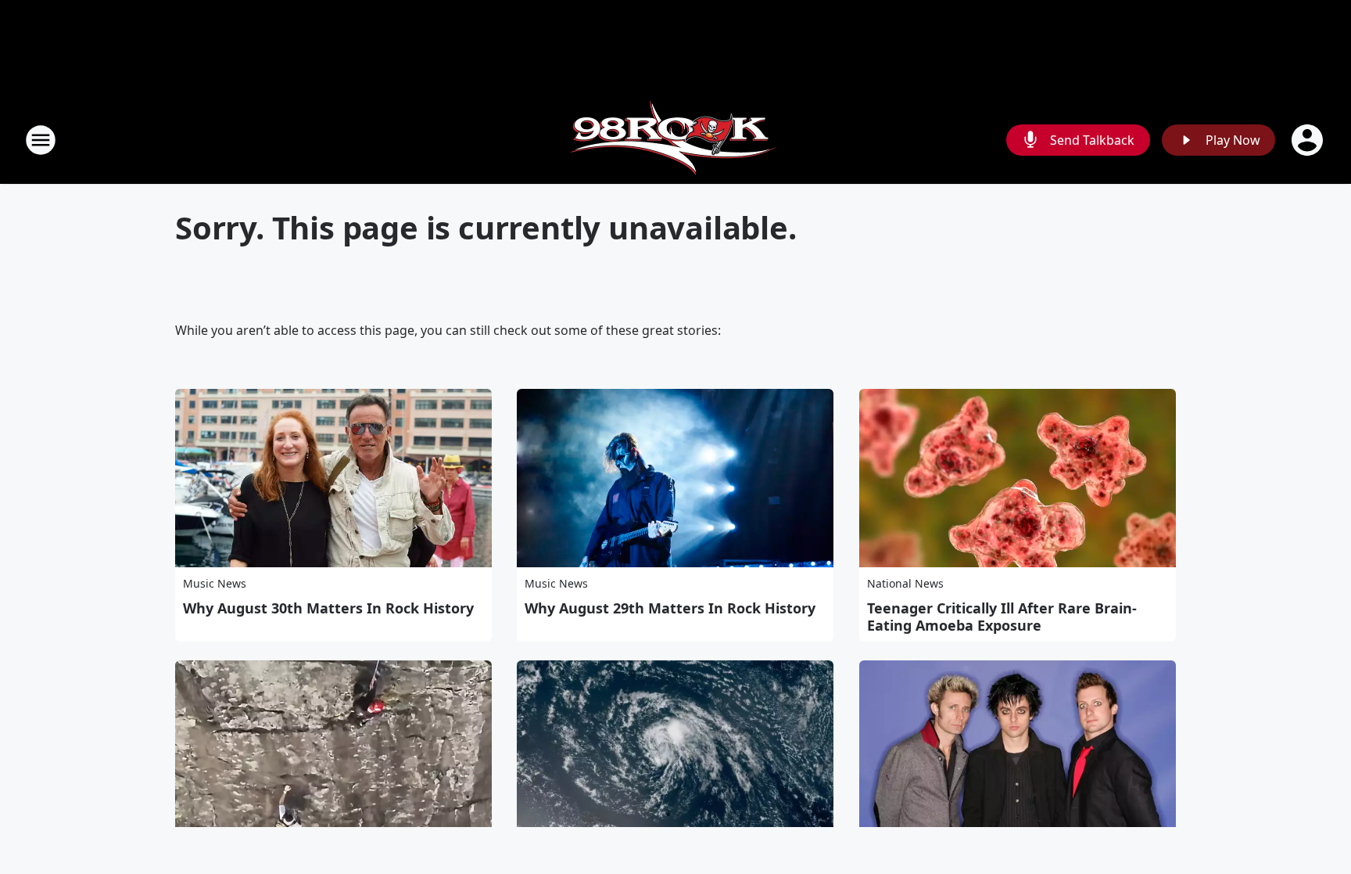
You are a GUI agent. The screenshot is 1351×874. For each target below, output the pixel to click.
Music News (214, 583)
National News (905, 583)
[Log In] (1309, 140)
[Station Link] (675, 140)
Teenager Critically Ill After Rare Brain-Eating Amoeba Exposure (1002, 616)
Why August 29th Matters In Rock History (670, 608)
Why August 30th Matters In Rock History (328, 608)
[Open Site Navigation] (40, 140)
